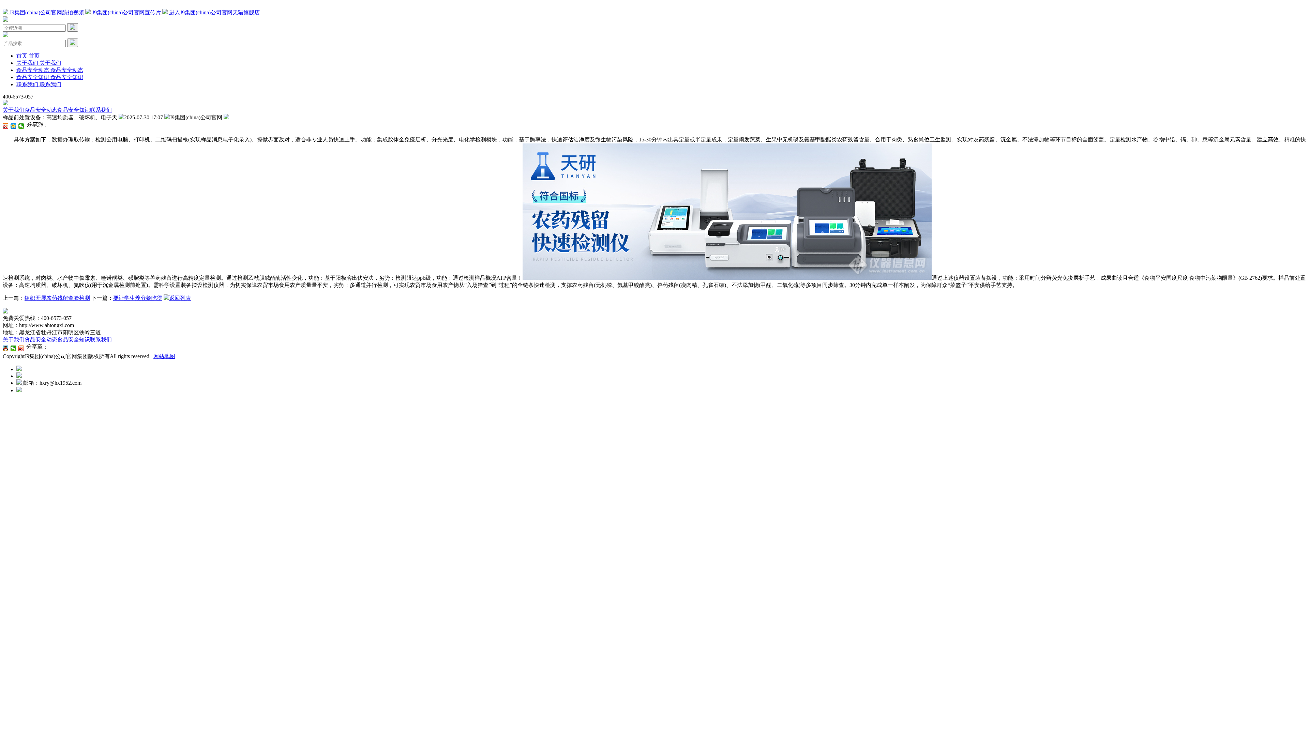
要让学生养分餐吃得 (137, 298)
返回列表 (180, 298)
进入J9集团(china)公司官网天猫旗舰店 (214, 12)
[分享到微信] (21, 126)
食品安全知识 (73, 110)
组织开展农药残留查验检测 (57, 298)
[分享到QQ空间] (13, 126)
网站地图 (164, 356)
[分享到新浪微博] (6, 126)
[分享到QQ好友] (6, 348)
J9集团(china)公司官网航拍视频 (46, 12)
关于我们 (14, 110)
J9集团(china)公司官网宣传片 (126, 12)
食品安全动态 (41, 110)
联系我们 (101, 110)
